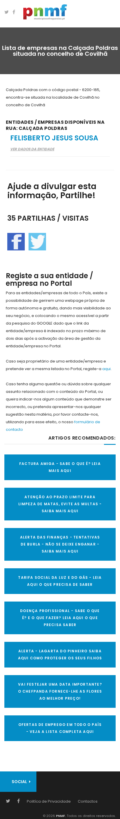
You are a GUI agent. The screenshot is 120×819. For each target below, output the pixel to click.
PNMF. (60, 815)
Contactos (88, 801)
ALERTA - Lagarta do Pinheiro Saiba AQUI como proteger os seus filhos (60, 655)
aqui (106, 369)
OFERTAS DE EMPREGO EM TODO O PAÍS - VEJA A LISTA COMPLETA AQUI (60, 728)
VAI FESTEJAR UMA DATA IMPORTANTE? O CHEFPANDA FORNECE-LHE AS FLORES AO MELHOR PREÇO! (60, 691)
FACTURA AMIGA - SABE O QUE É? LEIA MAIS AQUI (60, 467)
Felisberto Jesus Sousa (54, 138)
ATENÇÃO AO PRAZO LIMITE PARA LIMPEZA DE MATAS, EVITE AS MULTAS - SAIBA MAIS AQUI (60, 503)
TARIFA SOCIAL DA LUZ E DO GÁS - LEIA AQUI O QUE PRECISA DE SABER (60, 581)
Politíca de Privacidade (49, 801)
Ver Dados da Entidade (32, 149)
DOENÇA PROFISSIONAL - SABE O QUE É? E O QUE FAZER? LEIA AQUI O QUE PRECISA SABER (60, 617)
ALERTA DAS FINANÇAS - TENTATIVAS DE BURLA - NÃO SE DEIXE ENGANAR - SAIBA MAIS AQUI (60, 544)
